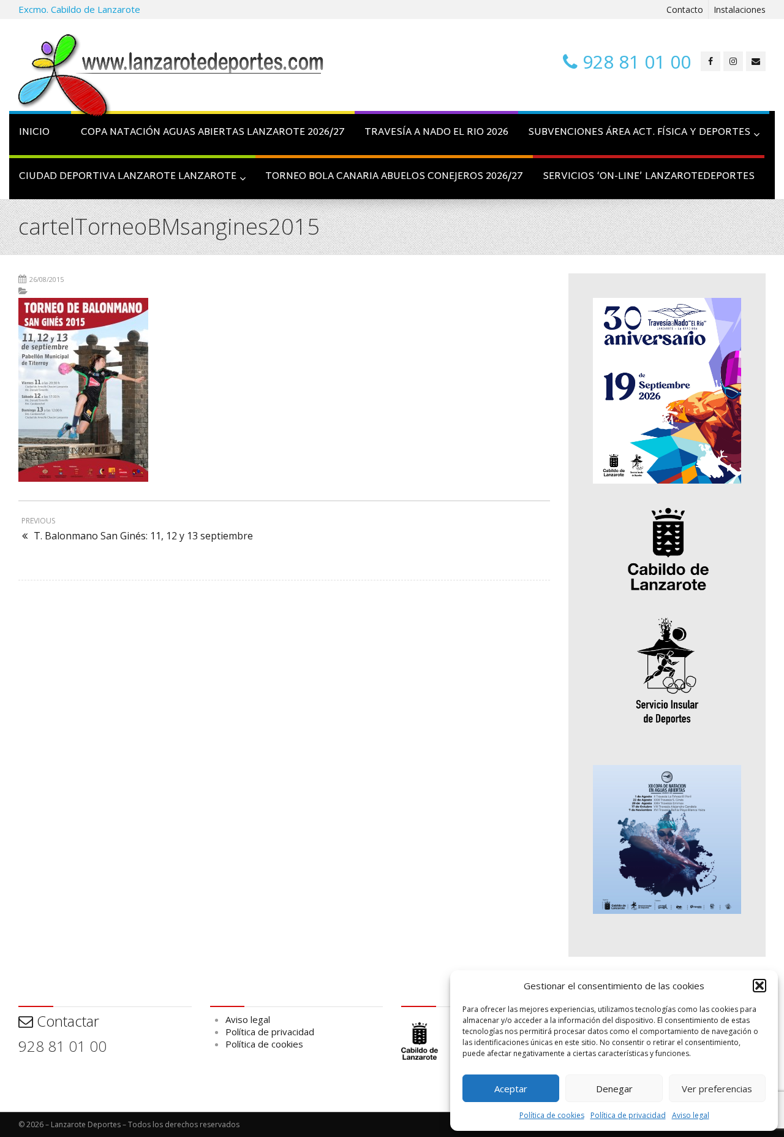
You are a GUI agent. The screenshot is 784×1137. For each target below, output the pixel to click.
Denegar (614, 1088)
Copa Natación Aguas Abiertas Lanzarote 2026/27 (213, 133)
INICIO (34, 133)
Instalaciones (740, 9)
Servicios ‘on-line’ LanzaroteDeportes (649, 177)
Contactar (66, 1021)
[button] (759, 985)
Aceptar (510, 1088)
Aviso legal (690, 1115)
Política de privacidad (628, 1115)
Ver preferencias (717, 1088)
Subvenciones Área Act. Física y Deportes (639, 133)
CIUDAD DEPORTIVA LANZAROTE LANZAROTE (127, 177)
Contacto (684, 9)
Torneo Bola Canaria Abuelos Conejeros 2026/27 (394, 177)
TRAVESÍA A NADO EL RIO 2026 (436, 133)
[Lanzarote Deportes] (171, 77)
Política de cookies (551, 1115)
